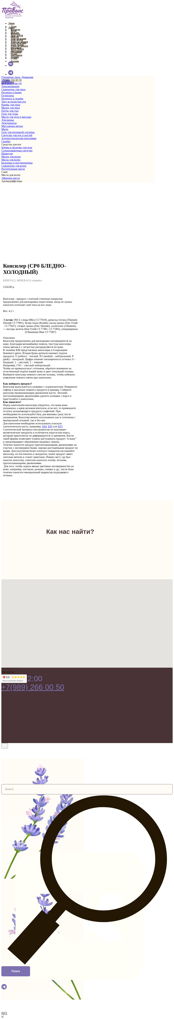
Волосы (15, 33)
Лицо (11, 23)
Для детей (17, 39)
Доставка (16, 55)
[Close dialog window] (4, 745)
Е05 (50, 426)
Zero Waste (17, 49)
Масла (15, 36)
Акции (15, 61)
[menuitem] (77, 77)
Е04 (44, 426)
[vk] (10, 65)
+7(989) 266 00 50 (11, 80)
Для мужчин (18, 42)
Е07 (60, 426)
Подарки (16, 52)
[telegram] (10, 74)
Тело (13, 30)
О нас (14, 58)
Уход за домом (19, 45)
